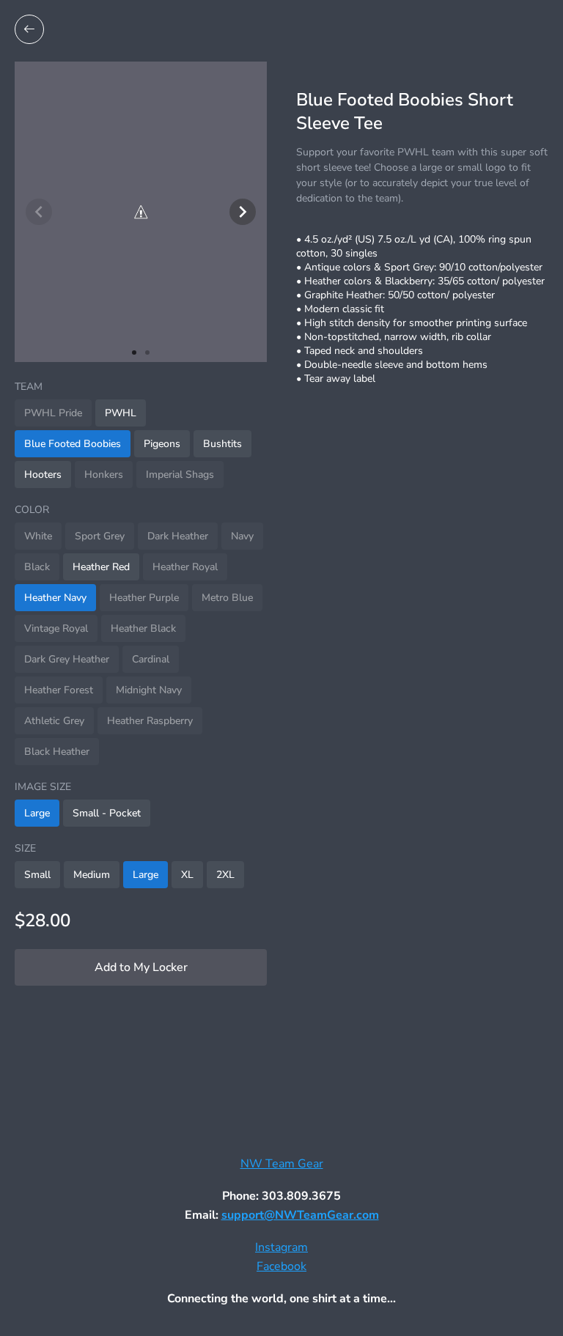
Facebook (281, 1266)
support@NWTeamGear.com (300, 1215)
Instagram (281, 1247)
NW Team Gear (281, 1164)
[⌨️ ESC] (29, 29)
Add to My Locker (141, 967)
